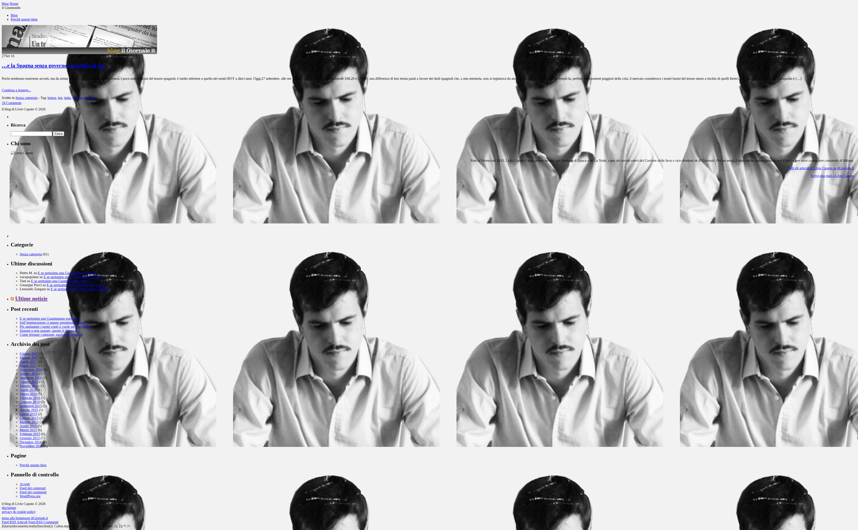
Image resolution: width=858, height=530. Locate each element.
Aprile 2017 (28, 362)
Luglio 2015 (28, 414)
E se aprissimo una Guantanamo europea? (67, 273)
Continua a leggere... (16, 90)
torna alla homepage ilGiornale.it (25, 518)
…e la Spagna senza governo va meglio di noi (53, 65)
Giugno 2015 (29, 418)
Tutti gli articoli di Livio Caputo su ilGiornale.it (821, 168)
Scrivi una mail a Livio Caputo (832, 176)
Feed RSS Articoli (14, 522)
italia (67, 98)
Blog (14, 15)
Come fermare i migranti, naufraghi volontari (51, 335)
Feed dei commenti (33, 492)
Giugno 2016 (29, 382)
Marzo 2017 (28, 366)
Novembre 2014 (31, 446)
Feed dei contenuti (33, 488)
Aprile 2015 (28, 426)
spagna (90, 98)
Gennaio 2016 (30, 402)
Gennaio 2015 (30, 438)
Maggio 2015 (29, 422)
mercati (78, 98)
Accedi (25, 484)
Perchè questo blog (24, 19)
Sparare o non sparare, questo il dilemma (48, 330)
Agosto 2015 (29, 410)
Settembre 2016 (31, 378)
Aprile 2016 (28, 390)
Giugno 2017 (29, 353)
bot (60, 98)
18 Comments (11, 103)
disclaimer (9, 508)
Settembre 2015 (31, 406)
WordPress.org (30, 496)
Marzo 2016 (28, 394)
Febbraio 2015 (30, 434)
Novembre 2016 (31, 370)
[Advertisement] (44, 209)
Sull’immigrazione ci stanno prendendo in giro (52, 322)
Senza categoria (26, 98)
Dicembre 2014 (31, 442)
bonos (52, 98)
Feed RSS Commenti (43, 522)
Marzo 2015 (28, 430)
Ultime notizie (31, 298)
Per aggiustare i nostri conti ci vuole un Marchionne (56, 326)
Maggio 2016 (29, 386)
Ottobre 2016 (29, 374)
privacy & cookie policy (19, 512)
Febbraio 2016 (30, 398)
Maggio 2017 (29, 358)
